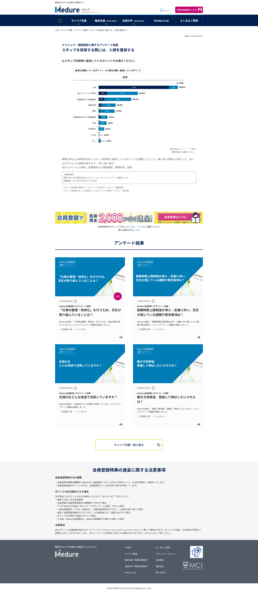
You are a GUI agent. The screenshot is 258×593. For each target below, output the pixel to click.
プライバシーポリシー (166, 553)
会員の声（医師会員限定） (137, 566)
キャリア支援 (66, 30)
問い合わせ (161, 572)
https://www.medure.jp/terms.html (121, 529)
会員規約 (160, 559)
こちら (140, 226)
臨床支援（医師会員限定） (137, 559)
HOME (128, 547)
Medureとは (130, 572)
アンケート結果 (80, 30)
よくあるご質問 (163, 547)
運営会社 (160, 566)
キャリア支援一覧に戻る (129, 445)
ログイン (167, 10)
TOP (57, 30)
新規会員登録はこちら (187, 9)
